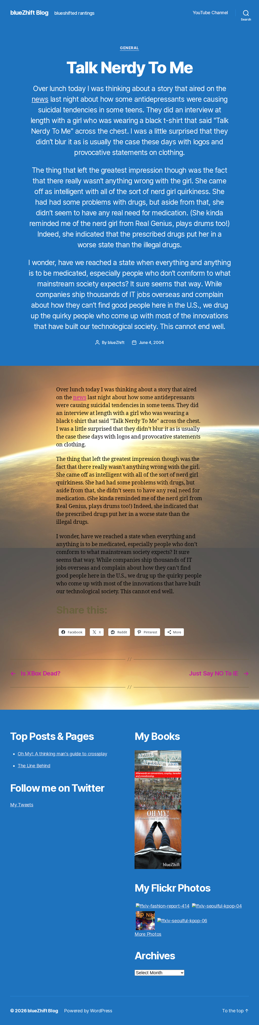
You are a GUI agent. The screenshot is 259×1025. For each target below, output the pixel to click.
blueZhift (116, 342)
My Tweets (21, 804)
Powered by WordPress (88, 1010)
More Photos (148, 934)
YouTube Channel (210, 12)
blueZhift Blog (29, 13)
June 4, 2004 (151, 342)
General (129, 48)
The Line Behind (34, 765)
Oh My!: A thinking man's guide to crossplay (62, 753)
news (40, 99)
